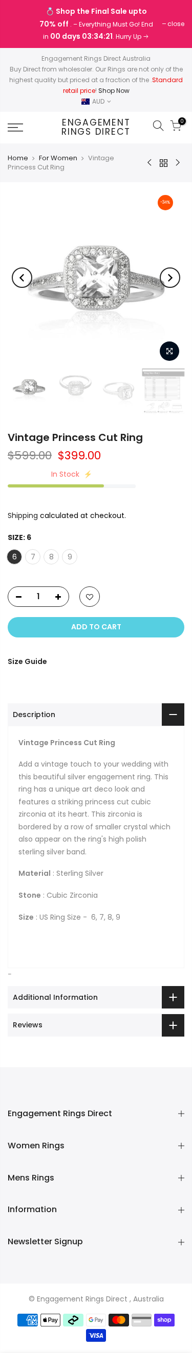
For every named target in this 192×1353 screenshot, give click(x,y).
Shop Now (114, 90)
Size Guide (27, 661)
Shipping (23, 515)
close (21, 23)
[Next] (170, 277)
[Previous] (22, 277)
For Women (58, 158)
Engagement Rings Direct (96, 127)
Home (18, 158)
